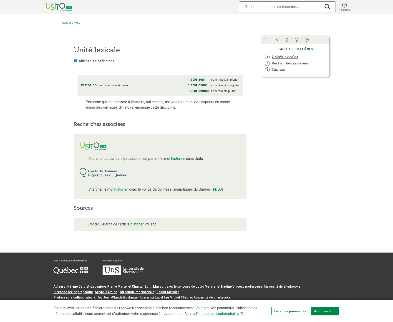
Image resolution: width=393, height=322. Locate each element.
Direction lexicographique (73, 292)
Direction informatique (137, 292)
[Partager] (277, 40)
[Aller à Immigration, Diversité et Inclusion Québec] (70, 273)
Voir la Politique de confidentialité (212, 314)
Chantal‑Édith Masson (148, 286)
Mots (77, 22)
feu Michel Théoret (178, 297)
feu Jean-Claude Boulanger (118, 297)
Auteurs (59, 286)
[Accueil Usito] (54, 7)
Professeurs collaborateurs (74, 297)
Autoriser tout (325, 311)
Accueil (66, 22)
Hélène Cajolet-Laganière (86, 286)
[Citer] (267, 40)
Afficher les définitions (96, 61)
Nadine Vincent (232, 286)
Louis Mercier (206, 286)
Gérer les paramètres (290, 311)
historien (178, 158)
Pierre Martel (117, 286)
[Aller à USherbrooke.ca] (123, 274)
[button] (344, 7)
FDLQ (217, 189)
